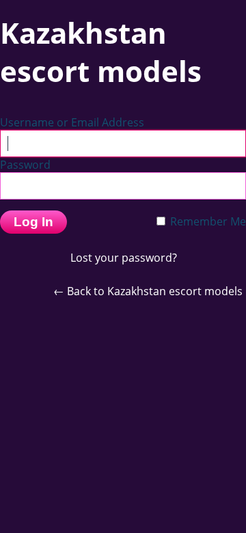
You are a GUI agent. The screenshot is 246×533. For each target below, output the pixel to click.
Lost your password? (123, 257)
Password (25, 164)
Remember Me (206, 221)
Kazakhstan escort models (101, 52)
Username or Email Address (72, 122)
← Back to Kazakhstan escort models (148, 291)
